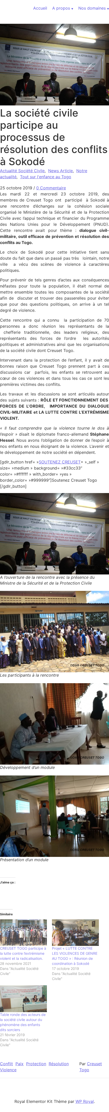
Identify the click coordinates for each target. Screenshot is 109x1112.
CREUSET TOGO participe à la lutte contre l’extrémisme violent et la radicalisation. (23, 953)
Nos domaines (92, 8)
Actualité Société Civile (22, 170)
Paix (19, 1063)
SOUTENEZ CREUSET (60, 461)
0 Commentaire (51, 187)
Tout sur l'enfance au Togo (45, 176)
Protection (36, 1063)
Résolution (59, 1063)
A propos (61, 8)
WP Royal (85, 1101)
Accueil (40, 8)
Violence (8, 1069)
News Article (60, 170)
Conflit (6, 1063)
